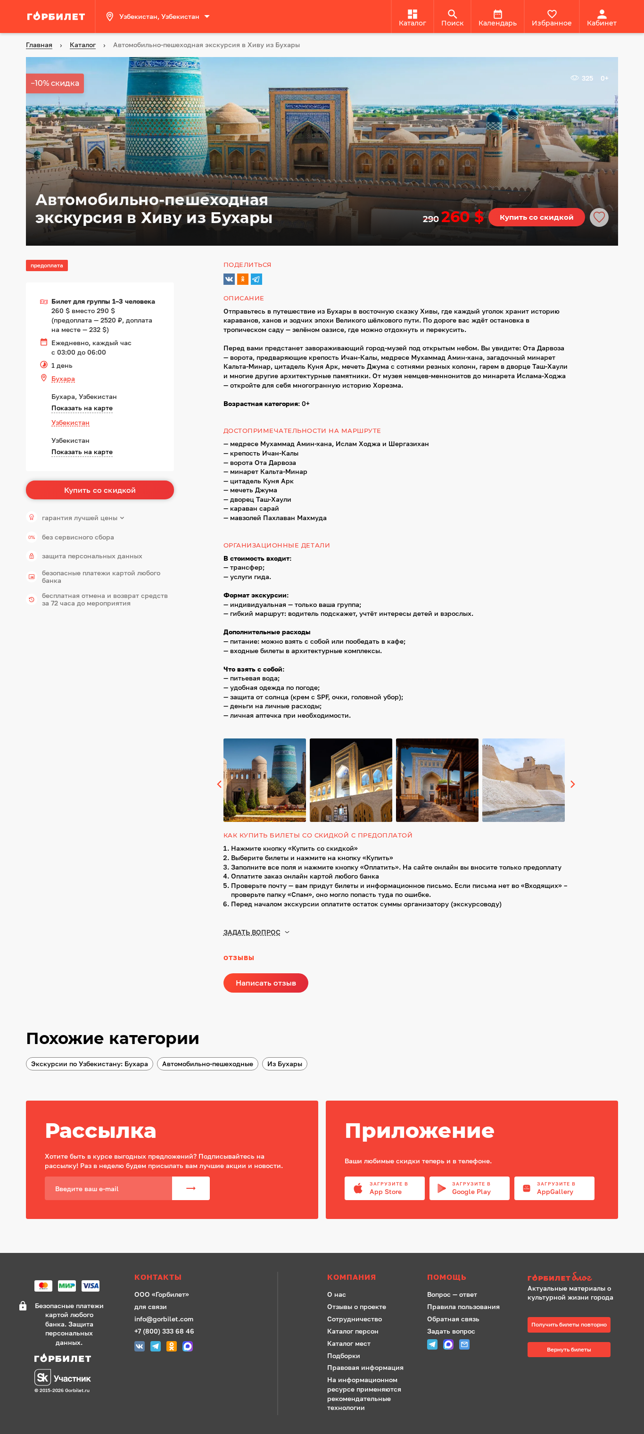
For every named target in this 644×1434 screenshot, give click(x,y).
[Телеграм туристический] (155, 1347)
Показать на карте (82, 408)
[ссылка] (57, 16)
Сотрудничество (354, 1319)
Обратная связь (453, 1319)
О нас (336, 1294)
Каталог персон (353, 1331)
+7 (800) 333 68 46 (164, 1331)
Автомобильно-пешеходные (207, 1064)
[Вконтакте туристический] (139, 1347)
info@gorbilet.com (163, 1319)
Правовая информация (365, 1367)
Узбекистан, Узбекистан (159, 16)
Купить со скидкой (537, 217)
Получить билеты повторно (569, 1324)
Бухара (63, 378)
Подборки (343, 1355)
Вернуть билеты (569, 1349)
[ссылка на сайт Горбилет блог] (574, 1278)
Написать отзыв (266, 982)
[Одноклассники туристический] (171, 1347)
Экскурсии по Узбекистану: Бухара (89, 1064)
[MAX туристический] (187, 1347)
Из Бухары (284, 1064)
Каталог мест (349, 1343)
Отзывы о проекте (356, 1306)
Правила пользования (463, 1306)
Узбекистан (70, 422)
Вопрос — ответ (452, 1294)
